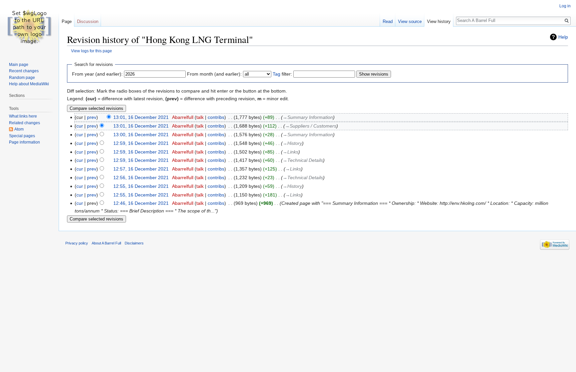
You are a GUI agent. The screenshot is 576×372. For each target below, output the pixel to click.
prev (91, 117)
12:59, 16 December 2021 (141, 143)
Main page (18, 64)
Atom (19, 129)
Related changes (24, 123)
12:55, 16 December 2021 (141, 186)
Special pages (22, 136)
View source (410, 21)
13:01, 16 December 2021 (141, 117)
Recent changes (24, 71)
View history (439, 21)
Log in (565, 6)
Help (563, 37)
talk (200, 117)
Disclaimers (134, 243)
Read (388, 21)
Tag (276, 74)
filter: (282, 74)
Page (67, 21)
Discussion (87, 21)
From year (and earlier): (97, 74)
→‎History (292, 143)
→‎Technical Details (303, 160)
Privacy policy (76, 243)
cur (79, 126)
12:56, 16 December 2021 (141, 177)
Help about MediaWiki (29, 84)
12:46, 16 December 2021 (141, 203)
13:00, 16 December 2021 (141, 134)
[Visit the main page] (29, 26)
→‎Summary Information (308, 117)
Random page (22, 77)
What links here (23, 116)
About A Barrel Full (106, 243)
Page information (24, 142)
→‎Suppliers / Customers (310, 126)
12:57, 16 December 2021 (141, 169)
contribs (216, 117)
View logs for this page (91, 51)
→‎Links (290, 152)
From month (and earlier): (214, 74)
